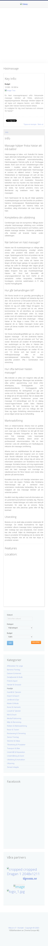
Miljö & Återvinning (14, 722)
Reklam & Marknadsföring (17, 726)
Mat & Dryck (11, 715)
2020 (37, 928)
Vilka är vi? (12, 928)
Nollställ (36, 642)
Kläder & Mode (13, 703)
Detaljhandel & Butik (14, 677)
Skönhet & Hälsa (13, 741)
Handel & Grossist (14, 685)
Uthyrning (10, 763)
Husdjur (10, 688)
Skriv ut (40, 124)
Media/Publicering (14, 718)
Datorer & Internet (14, 673)
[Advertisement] (24, 33)
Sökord (9, 615)
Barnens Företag (13, 670)
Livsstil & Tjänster (14, 711)
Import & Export (13, 696)
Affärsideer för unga (15, 666)
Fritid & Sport (12, 681)
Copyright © (30, 928)
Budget (7, 84)
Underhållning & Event (15, 756)
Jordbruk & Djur (13, 700)
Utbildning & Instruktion (16, 760)
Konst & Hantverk (14, 707)
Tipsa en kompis (30, 124)
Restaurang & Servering (16, 733)
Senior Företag (13, 737)
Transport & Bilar (13, 748)
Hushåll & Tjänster (14, 692)
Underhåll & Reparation (16, 752)
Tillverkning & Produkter (16, 745)
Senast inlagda (13, 767)
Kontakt (21, 928)
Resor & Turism (13, 730)
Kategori (10, 624)
